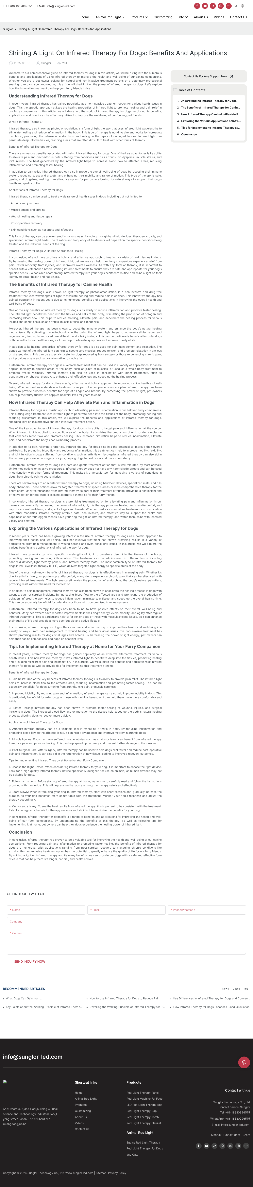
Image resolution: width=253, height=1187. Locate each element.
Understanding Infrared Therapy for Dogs (209, 100)
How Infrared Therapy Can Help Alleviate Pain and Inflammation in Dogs (211, 114)
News (225, 988)
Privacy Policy (117, 1173)
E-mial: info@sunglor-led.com (231, 1124)
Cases (236, 988)
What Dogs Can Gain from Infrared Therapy (24, 998)
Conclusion (189, 134)
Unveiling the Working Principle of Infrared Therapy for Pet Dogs (128, 1007)
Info (246, 988)
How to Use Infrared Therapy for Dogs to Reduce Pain (124, 998)
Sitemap (101, 1173)
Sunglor (8, 29)
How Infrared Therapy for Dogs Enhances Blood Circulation (211, 1007)
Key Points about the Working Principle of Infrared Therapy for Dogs (44, 1007)
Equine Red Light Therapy (143, 1142)
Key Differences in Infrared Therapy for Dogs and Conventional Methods (211, 998)
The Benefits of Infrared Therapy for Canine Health (211, 107)
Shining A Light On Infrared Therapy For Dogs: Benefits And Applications (64, 29)
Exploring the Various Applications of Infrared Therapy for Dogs (211, 121)
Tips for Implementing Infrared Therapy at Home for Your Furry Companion (211, 127)
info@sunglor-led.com (32, 1056)
